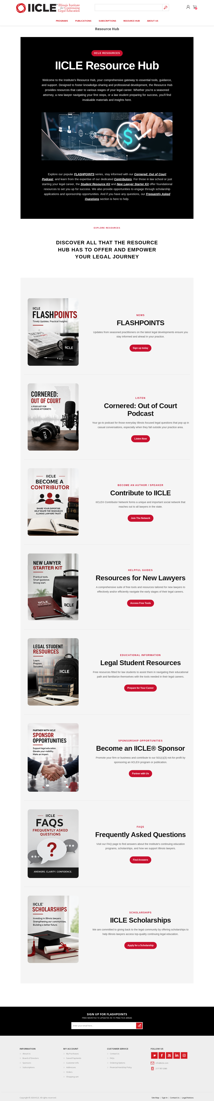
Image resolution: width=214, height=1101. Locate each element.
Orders (69, 1072)
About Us (27, 1053)
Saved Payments (73, 1058)
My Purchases (72, 1053)
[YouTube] (169, 1055)
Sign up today (140, 348)
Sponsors (27, 1062)
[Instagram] (184, 1055)
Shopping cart (194, 7)
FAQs (112, 1058)
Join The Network (140, 518)
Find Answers (140, 860)
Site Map (155, 1097)
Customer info (72, 1062)
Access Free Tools (140, 603)
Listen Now (140, 438)
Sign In (165, 1097)
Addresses (71, 1067)
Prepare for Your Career (140, 688)
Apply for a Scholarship (141, 945)
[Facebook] (162, 1055)
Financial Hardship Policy (121, 1067)
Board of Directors (31, 1058)
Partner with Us (140, 773)
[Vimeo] (176, 1055)
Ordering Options (117, 1062)
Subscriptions (29, 1067)
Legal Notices (188, 1097)
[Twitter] (154, 1055)
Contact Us (114, 1053)
